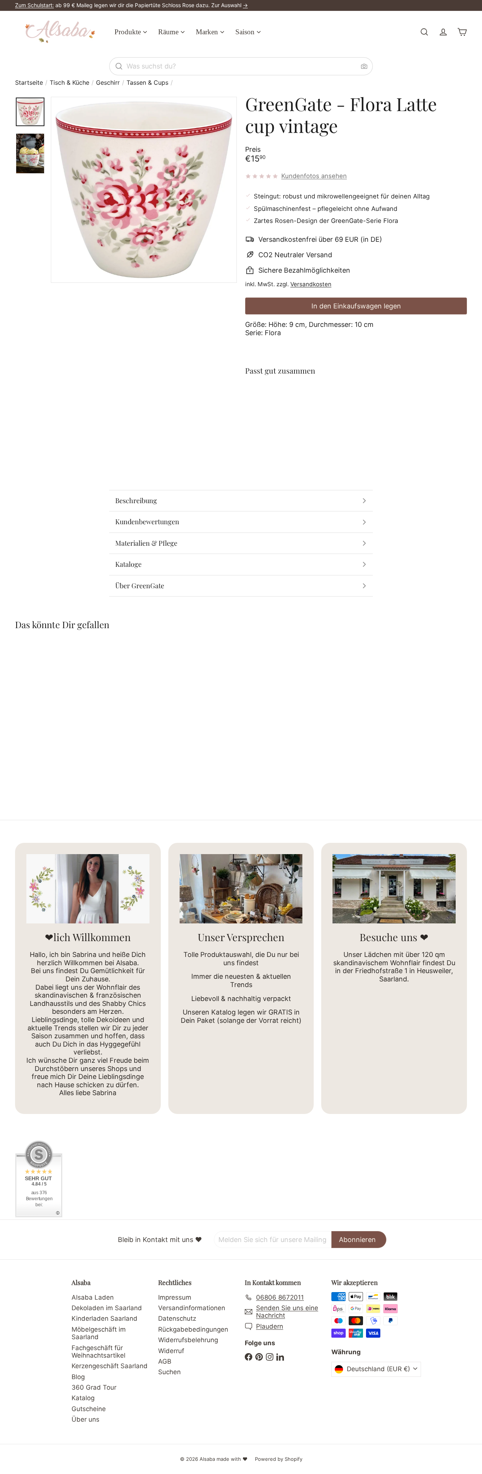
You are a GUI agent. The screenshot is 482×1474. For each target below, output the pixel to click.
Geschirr (108, 82)
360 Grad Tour (94, 1387)
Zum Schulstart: (34, 5)
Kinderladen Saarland (104, 1318)
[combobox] (241, 66)
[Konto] (443, 32)
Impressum (174, 1297)
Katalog (83, 1398)
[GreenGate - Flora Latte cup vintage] (356, 409)
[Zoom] (143, 189)
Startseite (29, 82)
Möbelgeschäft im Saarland (99, 1333)
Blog (78, 1377)
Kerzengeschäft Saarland (110, 1366)
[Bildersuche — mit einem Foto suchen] (364, 66)
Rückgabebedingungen (193, 1329)
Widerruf (171, 1351)
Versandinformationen (191, 1308)
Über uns (85, 1419)
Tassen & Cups (147, 82)
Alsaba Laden (93, 1297)
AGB (164, 1361)
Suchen (169, 1372)
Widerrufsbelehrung (188, 1340)
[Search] (119, 66)
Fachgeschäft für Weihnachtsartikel (98, 1351)
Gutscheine (89, 1409)
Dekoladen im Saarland (107, 1308)
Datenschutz (177, 1318)
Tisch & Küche (69, 82)
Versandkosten (310, 284)
